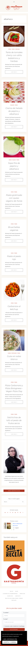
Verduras (17, 49)
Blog (16, 591)
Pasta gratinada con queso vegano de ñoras (14, 198)
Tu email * (5, 619)
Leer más (14, 126)
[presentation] (14, 36)
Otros (9, 49)
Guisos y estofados (12, 353)
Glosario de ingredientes (10, 593)
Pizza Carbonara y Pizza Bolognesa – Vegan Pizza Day (14, 388)
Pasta (12, 253)
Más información (10, 639)
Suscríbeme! (14, 629)
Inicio (11, 591)
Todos (13, 49)
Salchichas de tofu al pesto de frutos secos (14, 420)
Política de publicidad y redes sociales (14, 599)
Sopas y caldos (12, 159)
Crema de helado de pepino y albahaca (14, 111)
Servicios (22, 593)
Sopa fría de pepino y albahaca (14, 166)
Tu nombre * (6, 612)
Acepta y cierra (10, 642)
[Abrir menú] (14, 2)
